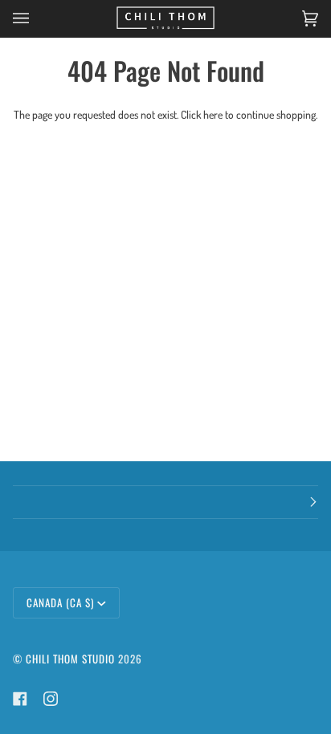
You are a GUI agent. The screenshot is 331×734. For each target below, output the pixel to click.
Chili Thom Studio (70, 659)
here (213, 114)
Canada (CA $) (60, 602)
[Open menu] (37, 18)
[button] (165, 502)
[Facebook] (20, 698)
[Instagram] (50, 698)
